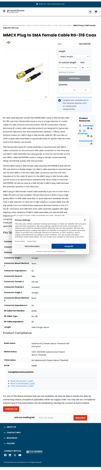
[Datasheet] (88, 128)
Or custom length (67, 62)
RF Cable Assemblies (17, 25)
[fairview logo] (16, 11)
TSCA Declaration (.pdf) (22, 386)
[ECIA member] (34, 451)
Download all (85, 140)
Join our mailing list (24, 417)
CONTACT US (11, 409)
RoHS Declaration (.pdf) (21, 381)
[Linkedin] (10, 455)
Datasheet (88, 125)
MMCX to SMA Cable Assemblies (59, 25)
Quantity (63, 84)
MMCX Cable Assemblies (36, 25)
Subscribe (80, 418)
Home (5, 25)
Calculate (74, 78)
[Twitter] (15, 455)
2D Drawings (83, 132)
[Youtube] (19, 455)
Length (62, 51)
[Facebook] (5, 455)
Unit (82, 62)
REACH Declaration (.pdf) (22, 383)
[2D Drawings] (88, 136)
